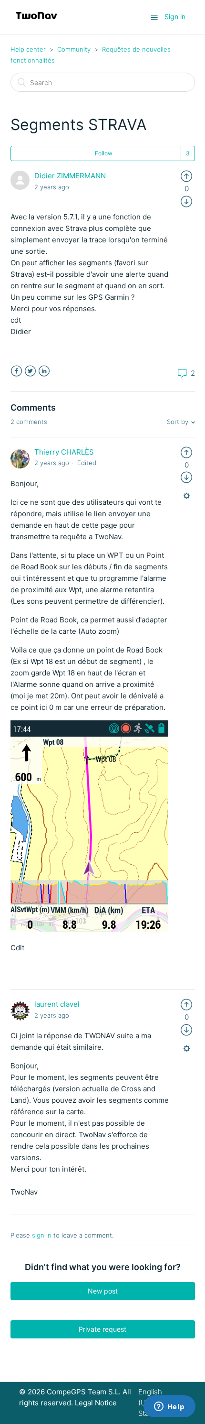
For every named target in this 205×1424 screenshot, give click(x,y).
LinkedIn (44, 371)
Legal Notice (96, 1402)
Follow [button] (104, 153)
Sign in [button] (174, 16)
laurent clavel (57, 1004)
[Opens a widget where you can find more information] (169, 1407)
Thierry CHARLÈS (64, 452)
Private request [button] (102, 1329)
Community (74, 49)
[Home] (36, 21)
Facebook (16, 371)
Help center (28, 49)
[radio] (186, 175)
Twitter (30, 371)
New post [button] (103, 1291)
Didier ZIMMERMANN (70, 175)
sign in (41, 1235)
